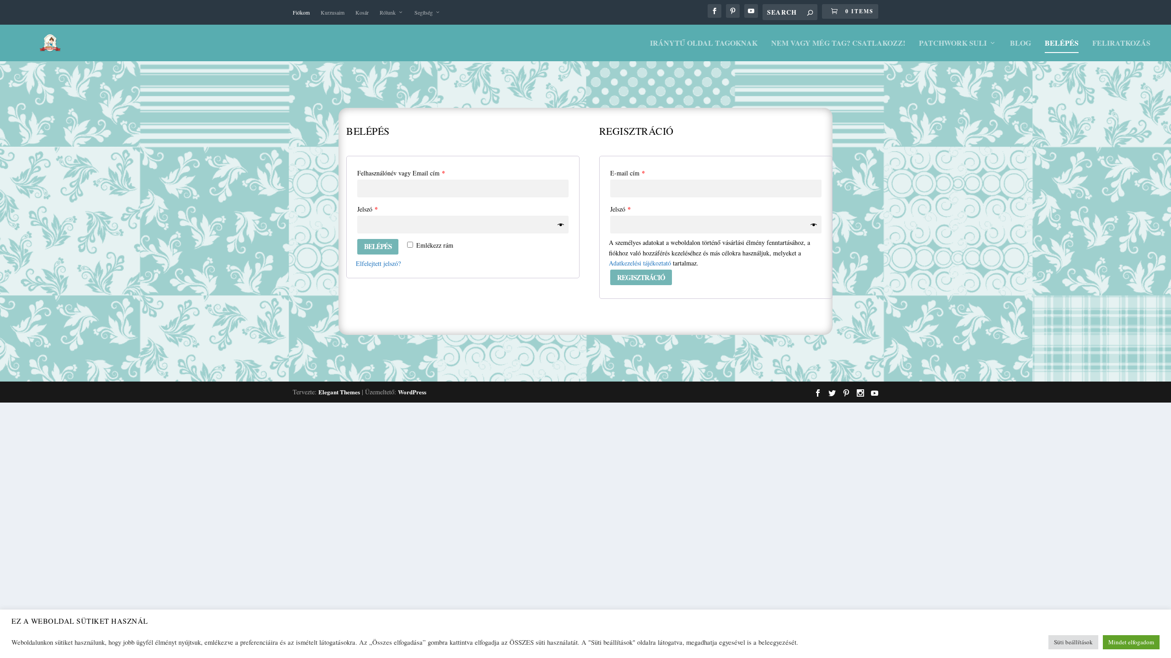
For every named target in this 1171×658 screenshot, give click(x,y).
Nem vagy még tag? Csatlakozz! (838, 43)
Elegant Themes (339, 391)
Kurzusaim (332, 12)
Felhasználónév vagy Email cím (401, 173)
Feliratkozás (1121, 43)
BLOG (1020, 43)
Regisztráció (641, 277)
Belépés (1062, 43)
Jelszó (367, 209)
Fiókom (301, 12)
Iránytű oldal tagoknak (703, 43)
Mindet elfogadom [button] (1131, 642)
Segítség (423, 12)
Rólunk (388, 12)
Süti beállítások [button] (1073, 642)
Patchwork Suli (953, 43)
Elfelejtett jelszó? (378, 263)
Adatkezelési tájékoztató (640, 263)
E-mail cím (627, 173)
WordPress (412, 391)
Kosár (362, 12)
